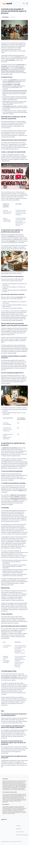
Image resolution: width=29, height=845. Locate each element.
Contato (18, 825)
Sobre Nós (18, 828)
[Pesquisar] (24, 3)
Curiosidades (5, 17)
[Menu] (27, 3)
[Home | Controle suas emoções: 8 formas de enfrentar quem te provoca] (7, 3)
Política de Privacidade (22, 835)
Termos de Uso (20, 832)
